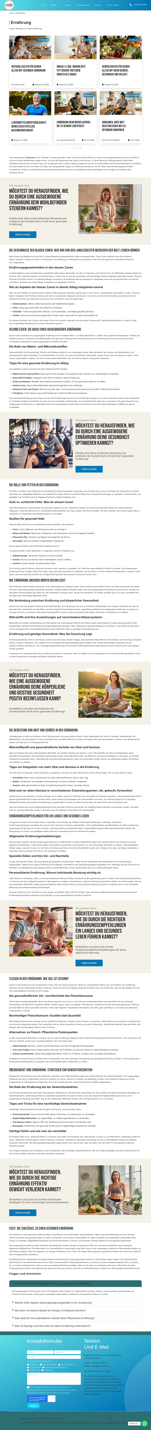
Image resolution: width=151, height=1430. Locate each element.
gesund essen (132, 95)
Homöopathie (68, 1364)
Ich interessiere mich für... (40, 1361)
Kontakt (98, 5)
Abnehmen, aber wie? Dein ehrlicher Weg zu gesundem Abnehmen (114, 126)
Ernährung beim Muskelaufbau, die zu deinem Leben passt (74, 124)
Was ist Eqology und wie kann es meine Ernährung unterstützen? (53, 1325)
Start (43, 5)
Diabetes (48, 1370)
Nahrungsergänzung (55, 1367)
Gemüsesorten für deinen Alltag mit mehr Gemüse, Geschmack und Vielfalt (116, 70)
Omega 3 (34, 1364)
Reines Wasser (50, 1364)
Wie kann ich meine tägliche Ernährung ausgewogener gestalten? (53, 1283)
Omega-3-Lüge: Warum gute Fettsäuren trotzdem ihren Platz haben (71, 70)
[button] (75, 1283)
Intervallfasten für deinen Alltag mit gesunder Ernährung (28, 69)
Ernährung (43, 40)
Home (11, 13)
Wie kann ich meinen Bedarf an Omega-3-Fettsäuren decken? (50, 1310)
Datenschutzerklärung (30, 1418)
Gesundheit (35, 1367)
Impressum (44, 1418)
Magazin (68, 5)
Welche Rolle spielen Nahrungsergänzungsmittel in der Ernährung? (53, 1302)
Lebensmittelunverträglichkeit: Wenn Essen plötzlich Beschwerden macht (29, 126)
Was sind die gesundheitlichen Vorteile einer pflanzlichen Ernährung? (55, 1318)
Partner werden (113, 5)
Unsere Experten (83, 5)
